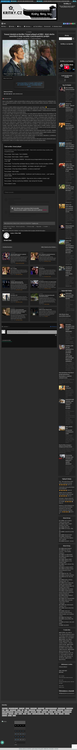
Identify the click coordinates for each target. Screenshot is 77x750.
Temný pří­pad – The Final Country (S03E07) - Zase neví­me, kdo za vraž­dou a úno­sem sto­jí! (27, 178)
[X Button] (64, 23)
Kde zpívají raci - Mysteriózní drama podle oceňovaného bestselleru (46, 296)
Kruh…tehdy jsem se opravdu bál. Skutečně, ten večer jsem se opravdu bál (47, 255)
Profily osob (26, 712)
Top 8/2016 (66, 625)
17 (15, 736)
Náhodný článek (58, 26)
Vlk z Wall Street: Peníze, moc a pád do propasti (47, 281)
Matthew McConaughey (29, 230)
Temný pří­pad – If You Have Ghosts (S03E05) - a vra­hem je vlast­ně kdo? (22, 169)
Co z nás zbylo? (70, 637)
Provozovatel (47, 26)
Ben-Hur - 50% (67, 573)
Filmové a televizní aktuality (20, 263)
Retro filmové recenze (47, 261)
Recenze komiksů (57, 712)
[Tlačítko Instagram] (69, 23)
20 (23, 736)
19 (20, 736)
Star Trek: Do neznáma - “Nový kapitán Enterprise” (65, 551)
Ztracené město (68, 534)
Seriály (12, 26)
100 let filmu (4, 708)
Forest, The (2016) (68, 589)
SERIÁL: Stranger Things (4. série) (45, 309)
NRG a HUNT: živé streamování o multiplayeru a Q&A (69, 430)
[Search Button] (74, 23)
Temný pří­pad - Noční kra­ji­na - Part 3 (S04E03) (15, 154)
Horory (18, 710)
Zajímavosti (61, 714)
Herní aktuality (13, 710)
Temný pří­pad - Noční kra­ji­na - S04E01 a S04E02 (16, 156)
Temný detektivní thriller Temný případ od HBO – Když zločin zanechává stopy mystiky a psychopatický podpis (29, 35)
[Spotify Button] (73, 23)
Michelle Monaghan (40, 230)
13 (23, 733)
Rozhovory (11, 714)
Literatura (28, 26)
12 (20, 733)
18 (18, 736)
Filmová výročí (41, 708)
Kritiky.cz (67, 4)
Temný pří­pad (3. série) (10, 183)
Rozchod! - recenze (69, 541)
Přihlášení (54, 326)
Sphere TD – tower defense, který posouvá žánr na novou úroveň (69, 208)
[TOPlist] (4, 721)
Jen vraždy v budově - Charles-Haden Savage (66, 642)
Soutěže (20, 714)
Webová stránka (8, 240)
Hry (20, 26)
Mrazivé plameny (63, 651)
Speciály (24, 714)
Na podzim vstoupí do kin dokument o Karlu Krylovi (66, 570)
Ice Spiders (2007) (68, 567)
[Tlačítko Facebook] (65, 23)
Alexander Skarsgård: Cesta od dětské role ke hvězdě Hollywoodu (70, 328)
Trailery (47, 714)
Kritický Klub (45, 710)
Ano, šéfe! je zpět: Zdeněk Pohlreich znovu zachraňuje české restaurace (66, 634)
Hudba (26, 710)
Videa (56, 714)
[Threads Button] (67, 23)
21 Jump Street (42, 268)
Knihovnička (38, 710)
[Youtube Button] (71, 23)
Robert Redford (67, 548)
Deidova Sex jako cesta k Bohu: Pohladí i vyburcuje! (65, 602)
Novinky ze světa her (19, 712)
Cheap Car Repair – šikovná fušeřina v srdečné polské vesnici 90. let (70, 107)
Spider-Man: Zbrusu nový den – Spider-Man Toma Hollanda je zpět (70, 167)
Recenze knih (50, 712)
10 (15, 733)
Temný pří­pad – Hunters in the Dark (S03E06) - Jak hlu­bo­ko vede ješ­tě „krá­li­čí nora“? (25, 166)
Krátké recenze (60, 710)
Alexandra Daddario (13, 230)
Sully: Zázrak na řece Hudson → (49, 247)
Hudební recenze (32, 710)
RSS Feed (61, 672)
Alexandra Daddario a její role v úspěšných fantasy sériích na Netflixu (18, 255)
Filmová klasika (33, 708)
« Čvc (15, 744)
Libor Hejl (20, 38)
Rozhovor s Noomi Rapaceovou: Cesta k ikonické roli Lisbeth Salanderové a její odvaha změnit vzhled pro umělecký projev (66, 508)
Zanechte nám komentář (36, 38)
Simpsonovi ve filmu (64, 646)
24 (15, 739)
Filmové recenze (46, 304)
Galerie (7, 710)
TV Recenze (30, 32)
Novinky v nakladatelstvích (7, 712)
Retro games (4, 714)
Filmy (4, 26)
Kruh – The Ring (14, 268)
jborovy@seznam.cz (69, 693)
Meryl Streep (62, 659)
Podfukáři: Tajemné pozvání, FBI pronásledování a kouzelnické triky (17, 282)
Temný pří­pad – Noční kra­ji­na (11, 171)
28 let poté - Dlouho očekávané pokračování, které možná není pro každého (66, 500)
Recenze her (44, 712)
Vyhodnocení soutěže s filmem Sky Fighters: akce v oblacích (66, 538)
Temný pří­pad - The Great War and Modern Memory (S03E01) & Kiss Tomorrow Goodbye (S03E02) (28, 163)
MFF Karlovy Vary (68, 710)
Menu (5, 23)
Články (14, 715)
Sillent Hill (67, 527)
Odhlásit (65, 666)
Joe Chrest (21, 230)
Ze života (10, 715)
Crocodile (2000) (68, 554)
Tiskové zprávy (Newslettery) (38, 714)
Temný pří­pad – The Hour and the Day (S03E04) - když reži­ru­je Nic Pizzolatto (23, 181)
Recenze (38, 712)
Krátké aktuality (52, 710)
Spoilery (29, 714)
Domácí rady (21, 708)
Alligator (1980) (68, 559)
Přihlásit (61, 666)
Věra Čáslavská (67, 617)
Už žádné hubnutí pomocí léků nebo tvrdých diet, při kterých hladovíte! (66, 592)
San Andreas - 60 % (14, 295)
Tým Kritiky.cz (38, 26)
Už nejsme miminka (69, 575)
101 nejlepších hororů (13, 708)
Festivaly (27, 708)
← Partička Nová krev (7, 247)
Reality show (33, 712)
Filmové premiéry (61, 708)
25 (18, 739)
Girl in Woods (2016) (69, 598)
